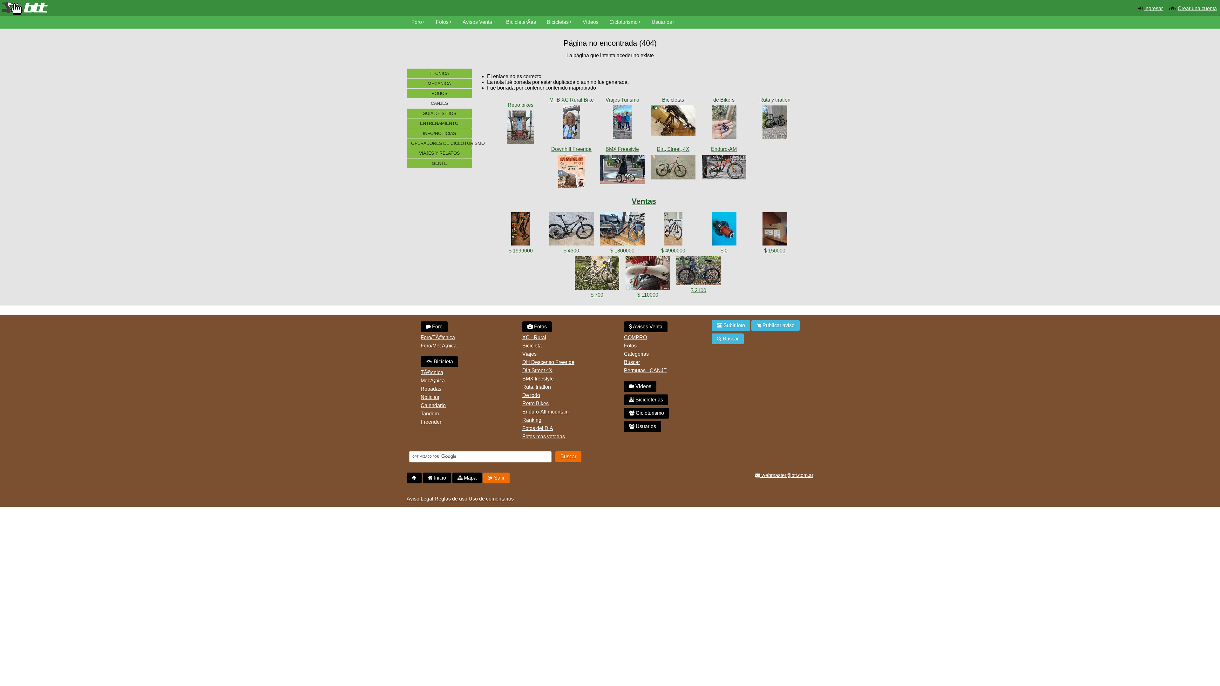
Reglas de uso (451, 498)
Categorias (636, 354)
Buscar (632, 362)
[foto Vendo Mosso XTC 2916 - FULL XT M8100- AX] (698, 272)
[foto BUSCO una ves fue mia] (673, 121)
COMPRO (635, 337)
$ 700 (597, 295)
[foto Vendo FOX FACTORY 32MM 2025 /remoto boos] (520, 230)
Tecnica (439, 73)
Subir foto (733, 325)
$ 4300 (571, 250)
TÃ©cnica (432, 372)
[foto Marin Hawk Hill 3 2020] (724, 168)
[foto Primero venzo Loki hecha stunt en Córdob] (673, 168)
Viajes (529, 354)
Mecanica (439, 83)
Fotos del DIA (537, 428)
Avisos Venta (477, 22)
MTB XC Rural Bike (571, 100)
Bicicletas (558, 22)
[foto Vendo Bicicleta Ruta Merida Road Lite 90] (597, 274)
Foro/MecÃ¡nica (439, 345)
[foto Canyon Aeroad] (775, 123)
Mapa (470, 478)
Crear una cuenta (1197, 8)
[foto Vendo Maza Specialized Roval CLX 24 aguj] (724, 230)
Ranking (531, 420)
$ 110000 (647, 295)
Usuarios (662, 22)
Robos (439, 93)
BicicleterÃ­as (521, 22)
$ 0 (724, 250)
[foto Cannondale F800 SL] (520, 128)
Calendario (433, 405)
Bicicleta (442, 361)
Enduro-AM (724, 149)
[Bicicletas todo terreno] (203, 8)
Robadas (431, 389)
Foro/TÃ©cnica (438, 337)
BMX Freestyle (622, 149)
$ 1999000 (521, 250)
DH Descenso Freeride (548, 362)
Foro (416, 22)
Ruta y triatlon (774, 100)
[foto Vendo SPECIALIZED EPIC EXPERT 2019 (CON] (673, 230)
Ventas (644, 201)
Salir (499, 478)
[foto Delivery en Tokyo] (622, 171)
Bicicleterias (648, 399)
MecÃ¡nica (433, 380)
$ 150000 (774, 250)
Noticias (430, 397)
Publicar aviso (778, 325)
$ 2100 (698, 290)
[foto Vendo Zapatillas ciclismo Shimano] (775, 230)
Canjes (439, 103)
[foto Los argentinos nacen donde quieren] (571, 123)
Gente (439, 163)
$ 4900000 (673, 250)
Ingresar (1153, 8)
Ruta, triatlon (536, 387)
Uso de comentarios (491, 498)
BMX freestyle (538, 378)
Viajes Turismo (622, 100)
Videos (591, 22)
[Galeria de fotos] (520, 98)
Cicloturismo (623, 22)
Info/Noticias (439, 133)
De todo (531, 395)
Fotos (442, 22)
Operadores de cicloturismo (441, 143)
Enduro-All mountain (545, 411)
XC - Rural (534, 337)
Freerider (431, 422)
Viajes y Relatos (439, 153)
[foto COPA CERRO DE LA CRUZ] (571, 173)
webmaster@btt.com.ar (786, 475)
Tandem (430, 413)
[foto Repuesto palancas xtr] (724, 123)
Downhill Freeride (571, 149)
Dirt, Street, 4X (673, 149)
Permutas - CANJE (645, 370)
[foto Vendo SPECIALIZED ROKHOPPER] (622, 230)
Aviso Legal (420, 498)
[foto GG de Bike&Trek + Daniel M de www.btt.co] (622, 123)
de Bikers (724, 100)
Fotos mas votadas (543, 436)
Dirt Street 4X (537, 370)
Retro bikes (520, 105)
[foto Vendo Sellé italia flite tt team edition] (648, 274)
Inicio (439, 478)
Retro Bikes (535, 403)
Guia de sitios (439, 113)
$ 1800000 (622, 250)
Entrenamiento (439, 123)
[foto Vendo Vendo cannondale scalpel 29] (571, 230)
